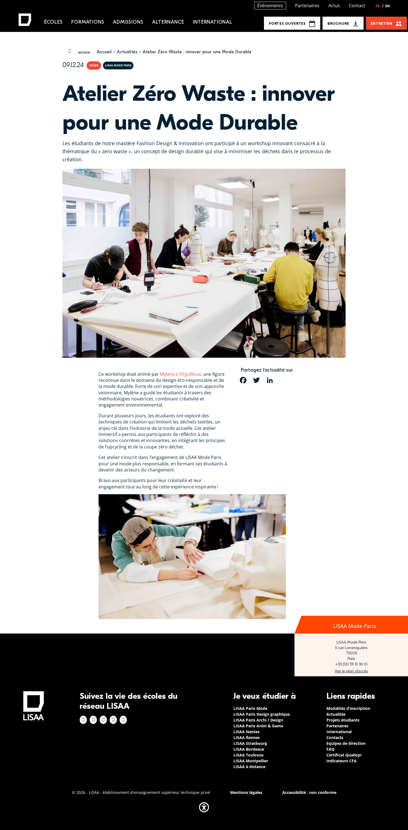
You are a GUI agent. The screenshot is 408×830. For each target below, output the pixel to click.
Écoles (53, 22)
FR (380, 6)
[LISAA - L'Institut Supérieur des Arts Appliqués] (33, 705)
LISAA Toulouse (248, 755)
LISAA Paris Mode (250, 708)
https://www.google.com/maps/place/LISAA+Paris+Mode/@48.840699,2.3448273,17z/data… (351, 671)
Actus (334, 5)
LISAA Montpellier (250, 760)
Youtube (123, 720)
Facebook (83, 720)
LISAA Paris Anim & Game (258, 725)
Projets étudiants (342, 720)
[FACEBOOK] (243, 380)
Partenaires (307, 5)
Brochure (338, 23)
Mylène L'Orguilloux (180, 374)
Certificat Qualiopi (343, 755)
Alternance (168, 22)
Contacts (334, 737)
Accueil (104, 51)
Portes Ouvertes (287, 23)
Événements (270, 5)
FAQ (330, 749)
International (212, 22)
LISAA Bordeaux (248, 749)
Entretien (381, 23)
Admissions (128, 22)
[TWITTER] (256, 380)
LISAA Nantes (246, 731)
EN (387, 6)
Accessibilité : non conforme (309, 792)
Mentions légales (246, 792)
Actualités (127, 51)
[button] (204, 807)
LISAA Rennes (246, 737)
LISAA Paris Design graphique (261, 714)
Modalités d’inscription (348, 708)
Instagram (93, 720)
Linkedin (103, 720)
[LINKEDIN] (269, 380)
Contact (357, 5)
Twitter (113, 720)
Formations (87, 22)
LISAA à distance (249, 766)
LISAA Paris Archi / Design (258, 720)
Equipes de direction (346, 743)
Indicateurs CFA (341, 760)
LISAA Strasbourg (250, 743)
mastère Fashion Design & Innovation (160, 143)
